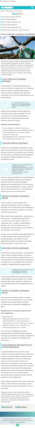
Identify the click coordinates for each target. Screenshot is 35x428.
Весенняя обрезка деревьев (9, 24)
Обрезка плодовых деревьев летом (11, 27)
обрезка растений (6, 407)
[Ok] (33, 422)
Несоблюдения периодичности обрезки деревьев (15, 30)
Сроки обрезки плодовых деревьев (11, 16)
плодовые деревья (21, 407)
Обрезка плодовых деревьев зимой (11, 22)
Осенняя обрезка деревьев (8, 19)
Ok (17, 425)
